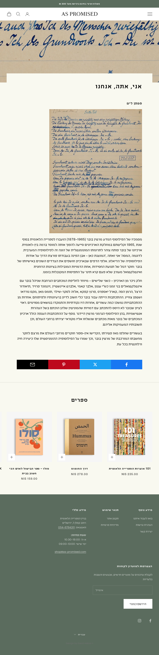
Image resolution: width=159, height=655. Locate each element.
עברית (81, 634)
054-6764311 (66, 527)
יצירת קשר (146, 531)
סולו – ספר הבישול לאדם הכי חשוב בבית (29, 471)
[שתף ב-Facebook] (126, 364)
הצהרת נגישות (144, 524)
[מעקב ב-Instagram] (139, 621)
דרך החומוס (79, 468)
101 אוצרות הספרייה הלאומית (130, 468)
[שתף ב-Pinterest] (63, 364)
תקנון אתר (113, 518)
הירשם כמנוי (138, 604)
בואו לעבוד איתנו (142, 518)
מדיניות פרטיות (110, 524)
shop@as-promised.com (70, 551)
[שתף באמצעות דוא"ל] (32, 364)
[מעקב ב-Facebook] (150, 621)
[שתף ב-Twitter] (95, 364)
